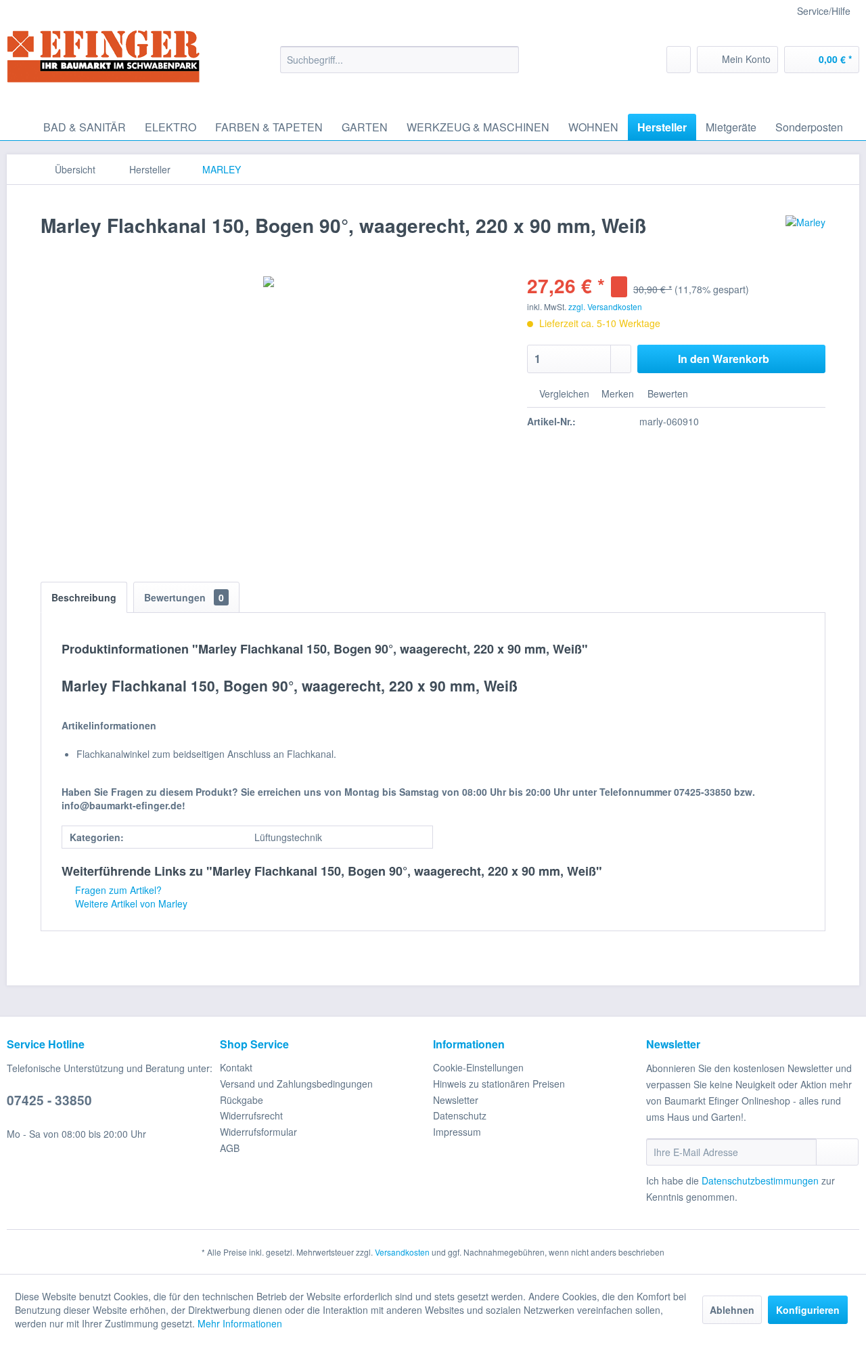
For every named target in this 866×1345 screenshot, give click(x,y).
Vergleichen (563, 393)
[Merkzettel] (678, 59)
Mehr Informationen (240, 1323)
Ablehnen (732, 1310)
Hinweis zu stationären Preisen (499, 1083)
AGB (230, 1148)
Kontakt (236, 1067)
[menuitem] (399, 59)
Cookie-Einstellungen (478, 1067)
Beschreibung (83, 597)
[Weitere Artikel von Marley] (805, 239)
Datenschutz (459, 1115)
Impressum (457, 1131)
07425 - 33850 (49, 1100)
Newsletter (455, 1100)
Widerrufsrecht (251, 1115)
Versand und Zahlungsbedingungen (296, 1083)
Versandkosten (402, 1252)
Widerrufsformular (258, 1131)
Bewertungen (184, 597)
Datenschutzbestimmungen (760, 1180)
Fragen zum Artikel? (117, 890)
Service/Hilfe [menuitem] (823, 11)
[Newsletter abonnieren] (837, 1152)
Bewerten (666, 393)
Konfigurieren (808, 1310)
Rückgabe (241, 1100)
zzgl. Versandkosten (605, 306)
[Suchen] (506, 59)
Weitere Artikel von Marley (129, 903)
